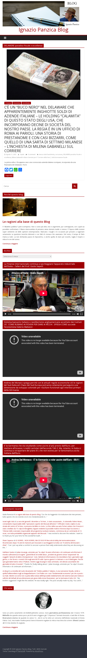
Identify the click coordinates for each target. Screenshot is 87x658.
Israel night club (8, 521)
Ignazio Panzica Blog (43, 29)
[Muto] (78, 314)
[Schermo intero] (81, 314)
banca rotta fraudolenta (46, 154)
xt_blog (5, 571)
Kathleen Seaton (9, 552)
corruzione (58, 154)
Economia (17, 103)
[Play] (5, 314)
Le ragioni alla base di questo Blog (27, 514)
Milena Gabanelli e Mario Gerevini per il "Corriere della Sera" (31, 157)
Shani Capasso (8, 540)
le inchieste (26, 103)
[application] (43, 293)
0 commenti (31, 154)
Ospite (22, 154)
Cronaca (8, 103)
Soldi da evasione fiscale (59, 157)
